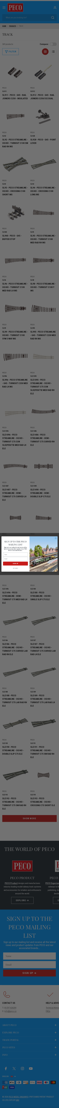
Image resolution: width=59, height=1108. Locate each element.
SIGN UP (15, 563)
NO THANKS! (15, 568)
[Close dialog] (55, 538)
